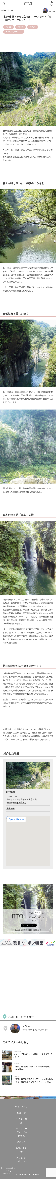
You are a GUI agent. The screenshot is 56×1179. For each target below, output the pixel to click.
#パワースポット (13, 32)
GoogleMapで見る (16, 802)
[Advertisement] (28, 980)
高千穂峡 (10, 808)
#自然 (32, 27)
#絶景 (20, 27)
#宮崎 (8, 27)
